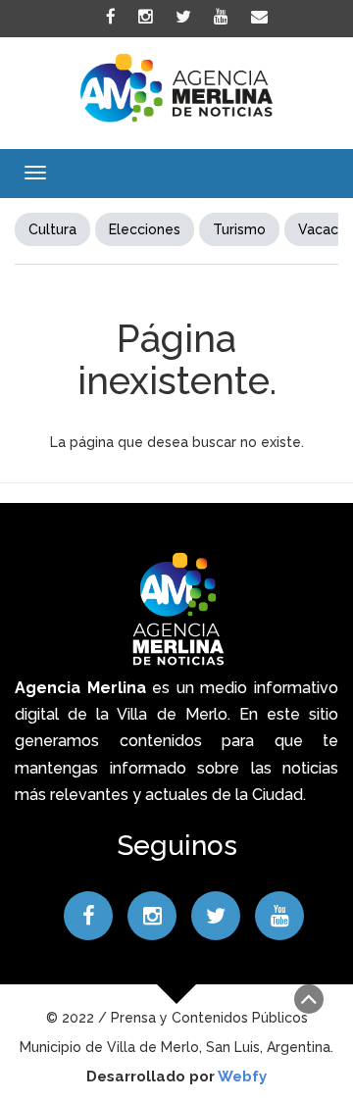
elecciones (144, 229)
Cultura (52, 229)
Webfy (242, 1076)
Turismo (239, 229)
